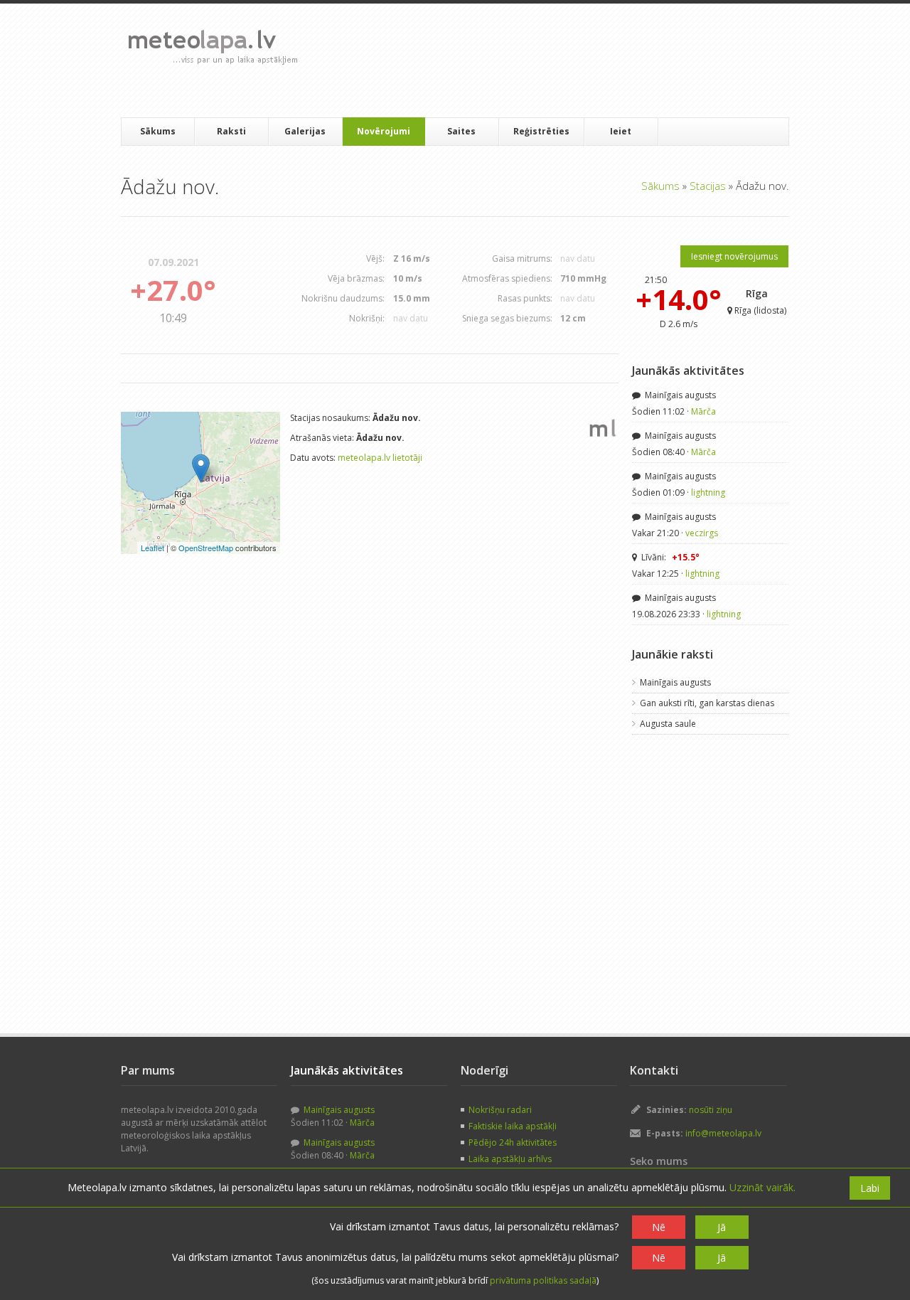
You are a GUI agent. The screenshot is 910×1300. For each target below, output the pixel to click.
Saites (461, 131)
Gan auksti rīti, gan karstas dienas (707, 703)
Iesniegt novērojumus (734, 256)
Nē (658, 1227)
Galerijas (305, 131)
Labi (869, 1188)
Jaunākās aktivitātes (688, 370)
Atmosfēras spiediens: (507, 278)
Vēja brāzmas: (356, 278)
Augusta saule (668, 724)
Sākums (158, 131)
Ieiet (620, 131)
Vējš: (375, 258)
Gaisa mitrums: (522, 258)
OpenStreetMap (205, 547)
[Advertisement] (568, 60)
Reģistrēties (541, 131)
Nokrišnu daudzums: (343, 298)
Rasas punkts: (525, 298)
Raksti (231, 131)
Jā (721, 1227)
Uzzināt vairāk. (762, 1187)
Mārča (703, 411)
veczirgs (701, 533)
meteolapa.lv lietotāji (380, 458)
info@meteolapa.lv (723, 1133)
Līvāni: (669, 557)
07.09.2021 (173, 262)
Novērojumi (383, 131)
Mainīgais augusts (679, 395)
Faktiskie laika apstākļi (513, 1126)
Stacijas (708, 186)
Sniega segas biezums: (507, 318)
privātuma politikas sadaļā (543, 1280)
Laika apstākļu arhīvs (510, 1159)
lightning (708, 492)
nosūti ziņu (710, 1110)
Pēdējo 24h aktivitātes (513, 1142)
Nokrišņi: (367, 318)
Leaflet (152, 547)
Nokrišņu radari (500, 1110)
